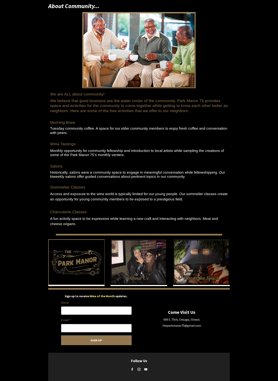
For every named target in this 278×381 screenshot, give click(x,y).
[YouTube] (146, 369)
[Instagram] (139, 369)
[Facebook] (132, 369)
